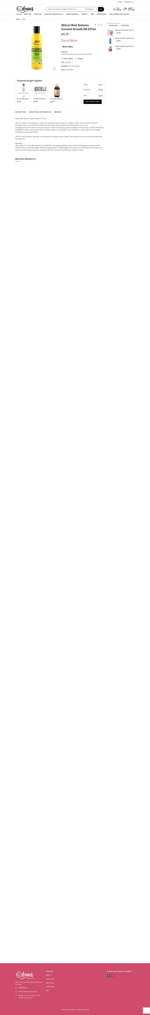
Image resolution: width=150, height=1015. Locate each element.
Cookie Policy (50, 979)
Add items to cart (93, 101)
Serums (77, 66)
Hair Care (71, 66)
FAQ (47, 990)
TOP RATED (125, 25)
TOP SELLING (113, 25)
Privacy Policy (50, 986)
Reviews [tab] (57, 112)
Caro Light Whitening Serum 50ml (61, 99)
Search (101, 9)
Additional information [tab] (40, 112)
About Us (49, 975)
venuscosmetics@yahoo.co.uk (27, 991)
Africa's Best (67, 47)
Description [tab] (20, 112)
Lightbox (54, 68)
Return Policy (50, 983)
